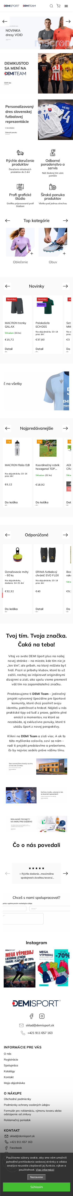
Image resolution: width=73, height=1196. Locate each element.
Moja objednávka (14, 1083)
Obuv (53, 262)
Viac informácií (45, 1169)
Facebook (31, 1016)
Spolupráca (11, 1065)
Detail (8, 349)
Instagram (42, 1016)
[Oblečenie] (20, 242)
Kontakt (9, 1077)
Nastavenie (36, 1177)
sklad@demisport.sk (40, 1025)
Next (66, 220)
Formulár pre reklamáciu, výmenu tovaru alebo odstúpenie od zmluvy (33, 1112)
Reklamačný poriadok (17, 1120)
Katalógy (9, 1071)
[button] (5, 21)
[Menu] (66, 6)
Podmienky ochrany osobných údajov (27, 1105)
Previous (8, 220)
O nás (7, 1053)
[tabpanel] (17, 324)
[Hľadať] (51, 6)
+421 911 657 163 (40, 1033)
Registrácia (11, 1059)
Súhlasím (36, 1187)
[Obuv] (53, 242)
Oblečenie (20, 262)
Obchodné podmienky (17, 1099)
